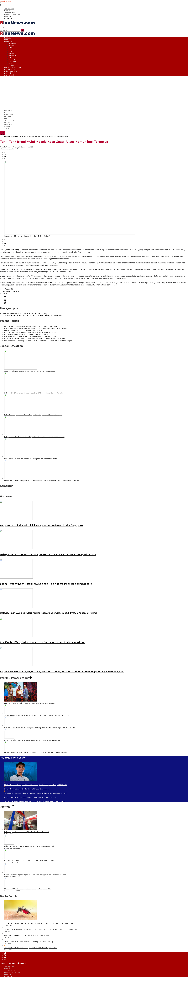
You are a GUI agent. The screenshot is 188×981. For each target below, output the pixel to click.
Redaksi (7, 969)
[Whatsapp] (5, 159)
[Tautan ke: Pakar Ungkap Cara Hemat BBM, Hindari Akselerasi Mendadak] (20, 830)
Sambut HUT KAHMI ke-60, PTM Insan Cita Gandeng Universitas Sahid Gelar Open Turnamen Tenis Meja (41, 929)
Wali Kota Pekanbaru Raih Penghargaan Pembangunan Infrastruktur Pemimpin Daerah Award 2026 (40, 728)
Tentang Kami (9, 967)
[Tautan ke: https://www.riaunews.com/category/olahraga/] (24, 757)
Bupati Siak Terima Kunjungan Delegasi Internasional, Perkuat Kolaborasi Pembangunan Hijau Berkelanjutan (43, 481)
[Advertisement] (94, 92)
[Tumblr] (5, 301)
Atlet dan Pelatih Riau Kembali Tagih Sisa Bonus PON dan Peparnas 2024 (30, 797)
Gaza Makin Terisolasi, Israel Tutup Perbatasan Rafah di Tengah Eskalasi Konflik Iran (34, 339)
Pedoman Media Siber (12, 972)
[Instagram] (5, 303)
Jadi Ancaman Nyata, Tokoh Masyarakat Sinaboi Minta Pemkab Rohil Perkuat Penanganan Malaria (40, 923)
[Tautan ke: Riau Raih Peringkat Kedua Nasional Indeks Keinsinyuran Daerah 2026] (20, 701)
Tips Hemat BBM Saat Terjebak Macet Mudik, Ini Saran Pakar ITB (27, 889)
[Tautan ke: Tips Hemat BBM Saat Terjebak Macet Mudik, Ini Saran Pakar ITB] (9, 887)
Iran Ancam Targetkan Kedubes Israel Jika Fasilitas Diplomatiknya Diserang (31, 332)
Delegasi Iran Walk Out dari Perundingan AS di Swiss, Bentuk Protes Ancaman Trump (34, 437)
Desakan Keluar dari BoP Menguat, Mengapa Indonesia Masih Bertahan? (30, 336)
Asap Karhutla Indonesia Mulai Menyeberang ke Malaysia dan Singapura (30, 371)
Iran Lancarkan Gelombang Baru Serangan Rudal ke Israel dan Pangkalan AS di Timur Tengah (38, 341)
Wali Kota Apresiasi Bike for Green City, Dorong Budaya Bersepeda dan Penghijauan (34, 801)
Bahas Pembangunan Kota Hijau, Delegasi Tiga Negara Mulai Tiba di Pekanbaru (33, 415)
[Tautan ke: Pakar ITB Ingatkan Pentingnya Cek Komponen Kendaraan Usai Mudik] (9, 844)
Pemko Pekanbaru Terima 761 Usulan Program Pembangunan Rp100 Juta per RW (33, 740)
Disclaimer (8, 976)
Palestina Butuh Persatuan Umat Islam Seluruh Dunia (23, 330)
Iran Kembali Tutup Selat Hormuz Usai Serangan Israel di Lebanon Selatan (31, 326)
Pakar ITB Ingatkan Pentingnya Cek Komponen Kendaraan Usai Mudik (29, 846)
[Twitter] (5, 299)
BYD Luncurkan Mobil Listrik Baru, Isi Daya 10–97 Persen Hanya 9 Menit (29, 860)
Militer (12, 149)
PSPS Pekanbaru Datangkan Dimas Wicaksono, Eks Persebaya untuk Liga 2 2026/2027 (35, 785)
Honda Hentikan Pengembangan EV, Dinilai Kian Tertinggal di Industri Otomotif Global (35, 875)
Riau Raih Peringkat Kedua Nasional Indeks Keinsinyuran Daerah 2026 (29, 703)
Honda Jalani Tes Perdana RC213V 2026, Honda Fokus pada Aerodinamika (31, 315)
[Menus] (1, 3)
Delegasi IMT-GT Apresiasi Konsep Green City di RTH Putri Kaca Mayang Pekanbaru (34, 393)
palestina (16, 291)
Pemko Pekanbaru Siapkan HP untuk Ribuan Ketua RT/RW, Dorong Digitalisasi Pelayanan (36, 752)
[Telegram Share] (5, 157)
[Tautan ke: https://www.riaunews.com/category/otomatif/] (13, 806)
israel (2, 291)
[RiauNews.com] (17, 24)
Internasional (4, 149)
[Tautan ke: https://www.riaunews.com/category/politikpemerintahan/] (30, 678)
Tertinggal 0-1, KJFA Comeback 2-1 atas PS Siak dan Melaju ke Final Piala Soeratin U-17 (35, 793)
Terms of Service (10, 971)
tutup (2, 132)
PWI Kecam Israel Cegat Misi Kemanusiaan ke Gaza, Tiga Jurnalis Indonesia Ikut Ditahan (36, 328)
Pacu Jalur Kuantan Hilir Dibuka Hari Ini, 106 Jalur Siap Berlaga (26, 789)
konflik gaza (8, 291)
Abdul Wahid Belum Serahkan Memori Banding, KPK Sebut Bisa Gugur (29, 942)
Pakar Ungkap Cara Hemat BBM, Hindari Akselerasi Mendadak (26, 832)
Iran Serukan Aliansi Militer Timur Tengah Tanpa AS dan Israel (26, 334)
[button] (22, 30)
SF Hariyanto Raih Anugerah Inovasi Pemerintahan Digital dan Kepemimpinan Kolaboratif (36, 715)
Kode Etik (7, 974)
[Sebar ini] (4, 152)
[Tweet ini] (5, 154)
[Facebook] (5, 297)
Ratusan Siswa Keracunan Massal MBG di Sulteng (23, 313)
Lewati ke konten (6, 1)
